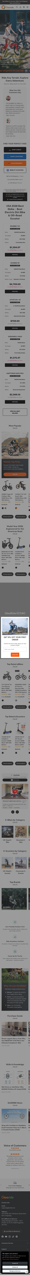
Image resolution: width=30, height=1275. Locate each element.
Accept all (15, 1263)
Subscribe (15, 655)
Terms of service (14, 1259)
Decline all (15, 1267)
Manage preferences (15, 1271)
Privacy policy (6, 1259)
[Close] (27, 619)
